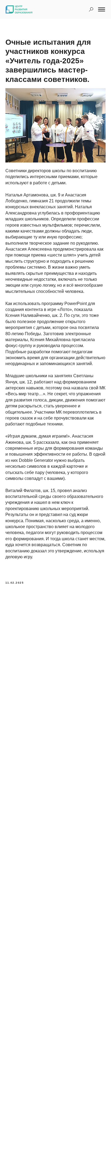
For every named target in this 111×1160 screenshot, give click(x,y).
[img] (91, 9)
